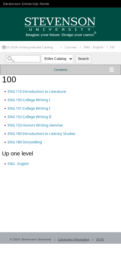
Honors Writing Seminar (35, 125)
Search (83, 59)
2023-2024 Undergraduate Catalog (28, 47)
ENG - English (94, 47)
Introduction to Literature (37, 91)
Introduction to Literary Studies (41, 133)
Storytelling (25, 141)
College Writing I (29, 99)
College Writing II (29, 116)
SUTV (100, 239)
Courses (71, 47)
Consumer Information (73, 239)
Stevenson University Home (26, 4)
